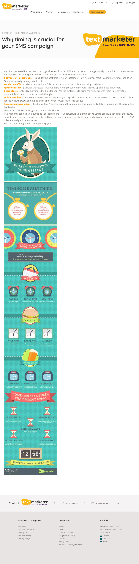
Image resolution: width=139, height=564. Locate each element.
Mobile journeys (24, 538)
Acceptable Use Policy (67, 536)
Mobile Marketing (24, 536)
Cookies (62, 538)
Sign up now (97, 11)
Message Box (23, 533)
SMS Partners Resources (27, 530)
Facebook (106, 538)
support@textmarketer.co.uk (110, 530)
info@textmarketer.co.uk (109, 527)
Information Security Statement (70, 544)
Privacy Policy (64, 541)
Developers (22, 527)
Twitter (105, 541)
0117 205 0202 (101, 2)
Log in (132, 2)
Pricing (49, 11)
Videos (61, 527)
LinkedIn (106, 536)
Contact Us (79, 11)
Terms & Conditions (66, 533)
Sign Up (61, 530)
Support (119, 2)
